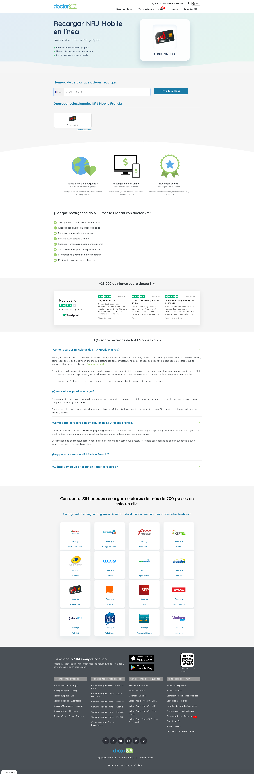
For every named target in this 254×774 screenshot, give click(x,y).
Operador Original (137, 695)
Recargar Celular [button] (124, 9)
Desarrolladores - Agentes (181, 716)
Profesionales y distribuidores (180, 711)
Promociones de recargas (66, 685)
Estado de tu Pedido (173, 3)
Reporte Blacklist (137, 690)
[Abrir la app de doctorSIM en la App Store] (141, 658)
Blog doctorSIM (174, 721)
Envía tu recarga (171, 90)
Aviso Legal (126, 765)
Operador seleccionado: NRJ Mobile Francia (88, 103)
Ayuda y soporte (174, 690)
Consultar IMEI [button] (190, 9)
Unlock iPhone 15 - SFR (142, 706)
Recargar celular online (126, 183)
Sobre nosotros (174, 726)
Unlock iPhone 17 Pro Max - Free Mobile (144, 720)
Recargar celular (169, 183)
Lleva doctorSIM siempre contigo (80, 659)
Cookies (138, 765)
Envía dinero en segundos (83, 183)
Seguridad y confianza (177, 701)
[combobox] (59, 92)
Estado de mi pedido (176, 685)
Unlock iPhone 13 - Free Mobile (142, 712)
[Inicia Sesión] (188, 3)
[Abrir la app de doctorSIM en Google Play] (141, 667)
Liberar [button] (175, 9)
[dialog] (9, 772)
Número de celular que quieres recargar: (85, 82)
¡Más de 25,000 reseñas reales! (181, 731)
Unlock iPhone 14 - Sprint (143, 701)
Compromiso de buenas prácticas (182, 695)
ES (197, 3)
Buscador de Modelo (138, 685)
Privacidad (113, 765)
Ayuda (154, 3)
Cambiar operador (84, 130)
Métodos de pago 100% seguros (182, 706)
